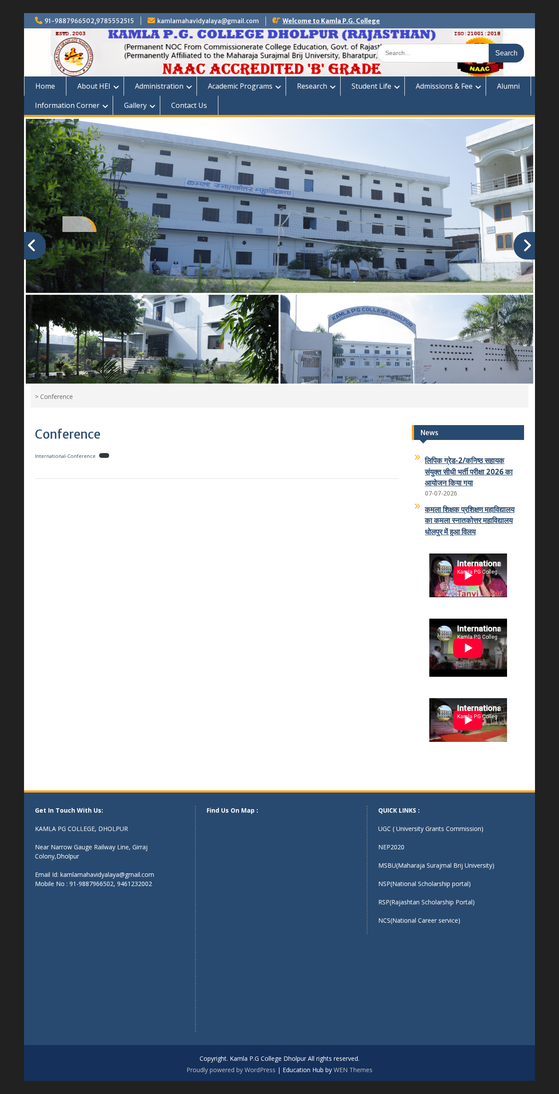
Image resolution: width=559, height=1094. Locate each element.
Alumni (508, 86)
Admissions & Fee (444, 86)
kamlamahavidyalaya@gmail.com (208, 21)
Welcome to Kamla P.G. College (331, 21)
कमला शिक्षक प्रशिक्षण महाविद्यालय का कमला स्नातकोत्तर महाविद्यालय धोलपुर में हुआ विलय (469, 514)
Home (45, 86)
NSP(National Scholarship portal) (424, 883)
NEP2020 (391, 847)
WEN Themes (353, 1070)
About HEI (93, 86)
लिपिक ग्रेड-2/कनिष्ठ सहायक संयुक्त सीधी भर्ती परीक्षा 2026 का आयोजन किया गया (469, 466)
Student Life (371, 86)
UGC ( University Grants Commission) (430, 828)
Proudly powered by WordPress (231, 1070)
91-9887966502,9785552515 (89, 21)
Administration (159, 86)
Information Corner (67, 105)
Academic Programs (240, 86)
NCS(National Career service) (419, 920)
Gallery (135, 105)
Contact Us (189, 105)
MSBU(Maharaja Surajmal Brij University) (436, 865)
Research (312, 86)
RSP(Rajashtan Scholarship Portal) (426, 902)
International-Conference (65, 456)
